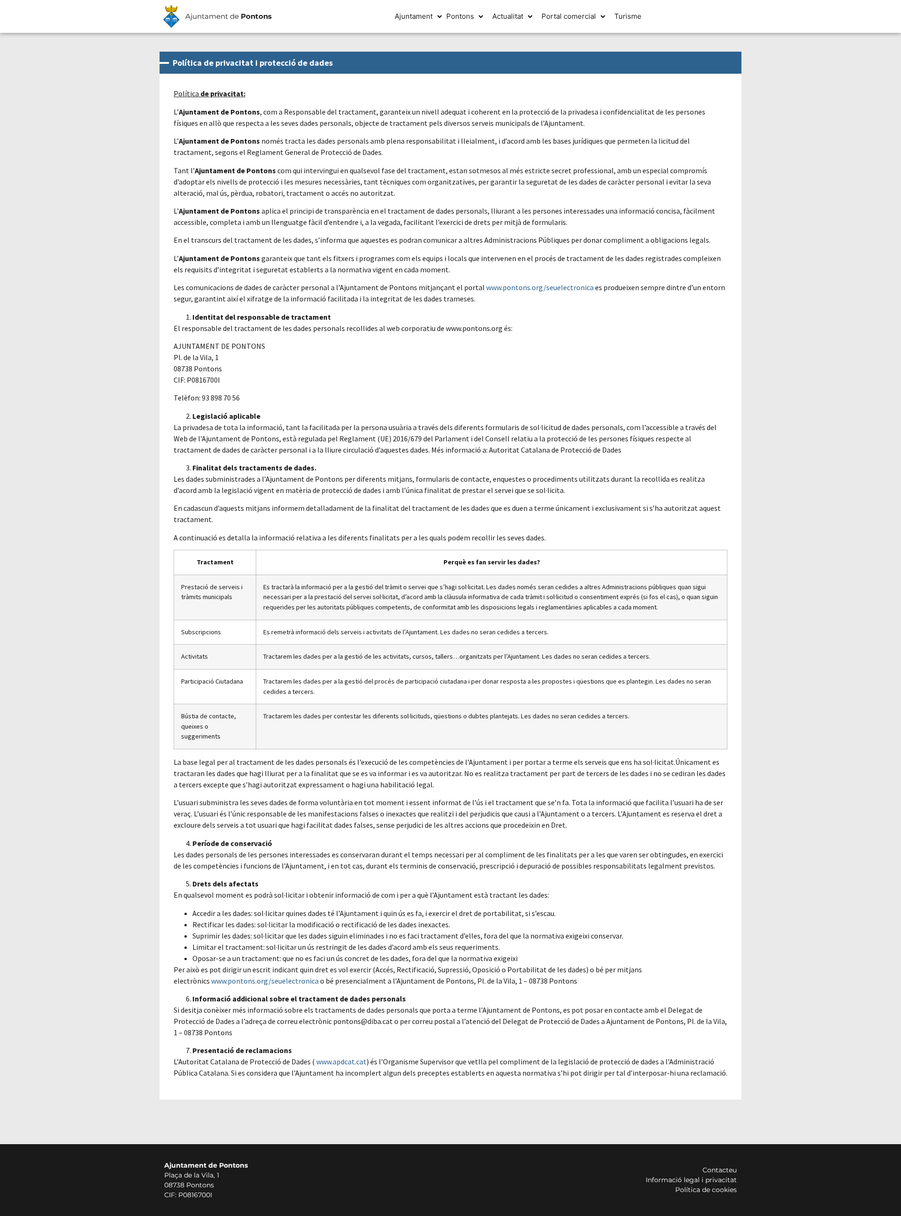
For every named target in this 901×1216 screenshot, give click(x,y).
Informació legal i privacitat (691, 1180)
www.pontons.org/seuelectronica (540, 287)
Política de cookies (706, 1189)
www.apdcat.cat (341, 1061)
